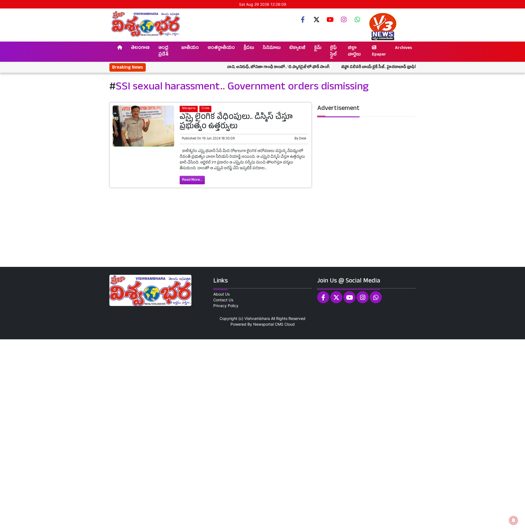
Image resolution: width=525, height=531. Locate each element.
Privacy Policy (225, 305)
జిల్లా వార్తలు (354, 51)
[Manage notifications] (513, 520)
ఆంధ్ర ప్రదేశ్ (163, 51)
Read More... (192, 180)
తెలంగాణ (140, 48)
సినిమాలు (272, 48)
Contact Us (223, 299)
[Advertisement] (164, 434)
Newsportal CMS (268, 324)
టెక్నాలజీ (297, 48)
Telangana (189, 108)
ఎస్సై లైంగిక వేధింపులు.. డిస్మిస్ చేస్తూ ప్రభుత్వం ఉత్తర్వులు (236, 122)
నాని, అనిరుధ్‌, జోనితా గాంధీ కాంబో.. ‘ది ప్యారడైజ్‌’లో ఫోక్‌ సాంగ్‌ (265, 67)
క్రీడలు (249, 48)
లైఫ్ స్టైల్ (333, 51)
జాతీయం (190, 48)
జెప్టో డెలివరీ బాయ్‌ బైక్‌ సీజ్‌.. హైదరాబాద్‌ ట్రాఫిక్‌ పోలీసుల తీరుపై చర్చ (383, 67)
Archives (403, 48)
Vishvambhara (257, 318)
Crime (205, 108)
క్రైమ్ (317, 48)
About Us (221, 294)
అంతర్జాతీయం (221, 48)
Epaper (379, 55)
